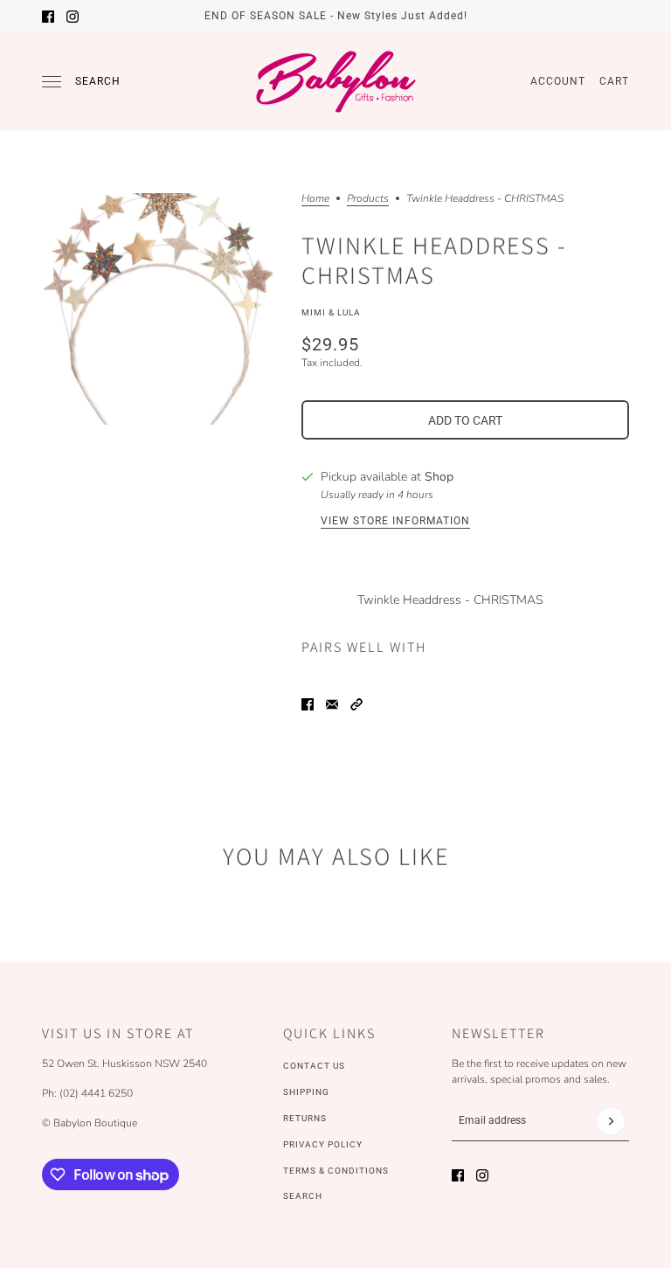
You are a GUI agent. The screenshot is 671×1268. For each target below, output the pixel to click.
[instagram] (72, 16)
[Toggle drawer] (51, 81)
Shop (439, 476)
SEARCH (302, 1196)
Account (557, 81)
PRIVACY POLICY (323, 1144)
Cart (614, 81)
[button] (356, 704)
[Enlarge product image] (157, 309)
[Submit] (611, 1121)
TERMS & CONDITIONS (336, 1170)
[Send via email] (332, 704)
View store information (395, 521)
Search (98, 81)
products (368, 199)
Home (315, 199)
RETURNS (305, 1118)
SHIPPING (306, 1092)
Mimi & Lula (331, 312)
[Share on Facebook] (307, 704)
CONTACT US (314, 1066)
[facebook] (48, 16)
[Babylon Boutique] (335, 81)
